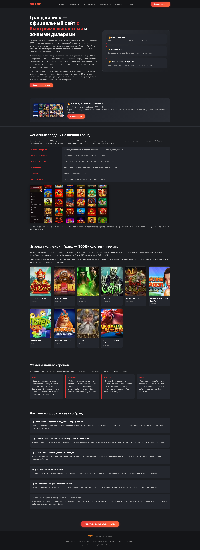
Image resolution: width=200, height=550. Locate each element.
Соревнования (105, 4)
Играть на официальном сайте (100, 524)
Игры (131, 4)
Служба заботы (89, 4)
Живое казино (74, 4)
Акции (61, 4)
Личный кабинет (160, 4)
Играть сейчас (76, 116)
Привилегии (119, 4)
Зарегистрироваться (41, 85)
